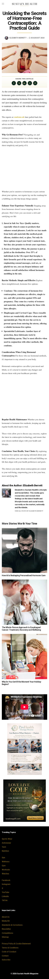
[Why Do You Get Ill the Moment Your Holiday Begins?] (24, 656)
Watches (5, 874)
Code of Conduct (9, 952)
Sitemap (5, 937)
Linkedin (5, 896)
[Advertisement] (24, 168)
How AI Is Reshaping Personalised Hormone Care (23, 575)
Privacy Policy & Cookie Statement (16, 944)
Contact (5, 956)
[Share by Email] (35, 83)
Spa (3, 857)
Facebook (6, 880)
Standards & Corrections (12, 925)
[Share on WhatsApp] (30, 83)
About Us (5, 917)
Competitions (7, 933)
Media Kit (6, 921)
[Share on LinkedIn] (24, 83)
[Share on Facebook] (14, 83)
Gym (4, 866)
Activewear (6, 843)
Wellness (5, 862)
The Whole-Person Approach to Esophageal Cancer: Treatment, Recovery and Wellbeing (21, 628)
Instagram (6, 884)
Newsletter (6, 929)
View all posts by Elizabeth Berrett (29, 511)
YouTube (5, 892)
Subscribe (6, 960)
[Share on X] (19, 83)
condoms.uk (19, 117)
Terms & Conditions (10, 948)
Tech (4, 847)
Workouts (6, 870)
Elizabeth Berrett (18, 38)
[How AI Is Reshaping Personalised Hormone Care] (24, 550)
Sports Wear (7, 839)
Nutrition (5, 851)
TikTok (4, 900)
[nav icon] (3, 3)
